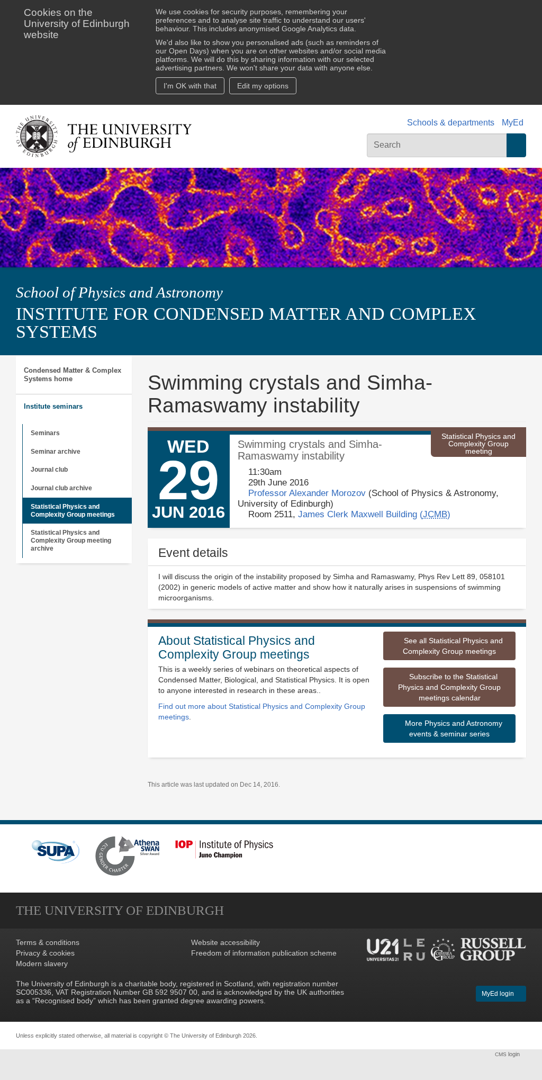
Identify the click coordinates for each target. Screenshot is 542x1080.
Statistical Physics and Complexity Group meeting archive (71, 540)
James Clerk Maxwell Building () (374, 514)
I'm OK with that (190, 86)
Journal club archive (61, 488)
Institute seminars (53, 406)
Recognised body (64, 1000)
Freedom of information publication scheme (264, 953)
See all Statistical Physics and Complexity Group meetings (452, 645)
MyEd (512, 122)
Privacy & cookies (45, 953)
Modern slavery (42, 963)
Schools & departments (450, 122)
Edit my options (262, 86)
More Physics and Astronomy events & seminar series (452, 728)
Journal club (49, 469)
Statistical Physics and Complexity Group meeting (478, 444)
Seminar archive (55, 451)
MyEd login (499, 993)
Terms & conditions (47, 942)
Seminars (45, 433)
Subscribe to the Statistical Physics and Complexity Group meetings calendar (449, 687)
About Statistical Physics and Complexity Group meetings (236, 647)
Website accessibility (225, 942)
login (508, 1054)
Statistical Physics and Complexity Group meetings (73, 510)
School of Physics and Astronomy (119, 292)
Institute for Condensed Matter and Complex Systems (246, 322)
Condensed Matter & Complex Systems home (72, 374)
